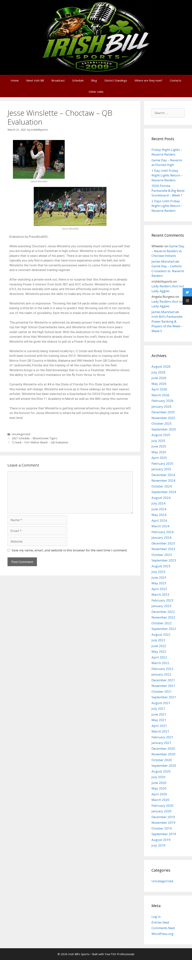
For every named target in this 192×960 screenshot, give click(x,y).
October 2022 (162, 623)
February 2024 (162, 532)
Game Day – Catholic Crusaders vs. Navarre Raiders (168, 271)
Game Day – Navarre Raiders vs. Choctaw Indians (168, 251)
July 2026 (158, 372)
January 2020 (161, 811)
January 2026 (161, 406)
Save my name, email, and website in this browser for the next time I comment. (70, 550)
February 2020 (162, 805)
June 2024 (159, 509)
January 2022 (161, 674)
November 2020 (163, 754)
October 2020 (162, 760)
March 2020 (160, 800)
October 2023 (162, 555)
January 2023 (161, 606)
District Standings (115, 80)
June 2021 (159, 714)
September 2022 (164, 629)
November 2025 (163, 418)
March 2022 (160, 663)
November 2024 (163, 480)
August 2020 (161, 771)
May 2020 (159, 788)
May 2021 (159, 720)
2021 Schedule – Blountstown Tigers (34, 438)
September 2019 (164, 834)
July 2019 (158, 845)
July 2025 (158, 441)
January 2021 (161, 743)
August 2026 (161, 366)
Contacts (175, 80)
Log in (156, 916)
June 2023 (159, 577)
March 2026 (160, 395)
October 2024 (162, 486)
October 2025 (162, 423)
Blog (94, 80)
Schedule (78, 80)
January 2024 (161, 537)
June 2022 (159, 646)
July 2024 (158, 503)
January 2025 (161, 469)
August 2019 (161, 840)
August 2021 (161, 703)
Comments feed (163, 928)
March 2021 (160, 731)
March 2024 (160, 526)
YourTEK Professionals (119, 954)
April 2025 (159, 458)
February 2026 (162, 401)
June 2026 (159, 378)
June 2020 (159, 783)
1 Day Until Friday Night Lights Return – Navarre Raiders (167, 175)
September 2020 (164, 765)
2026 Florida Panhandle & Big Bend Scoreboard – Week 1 (168, 190)
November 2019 (163, 822)
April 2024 (159, 520)
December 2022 (163, 612)
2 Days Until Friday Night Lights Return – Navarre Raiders (167, 206)
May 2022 (159, 651)
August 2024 (161, 498)
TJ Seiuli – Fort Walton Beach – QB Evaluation (40, 442)
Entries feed (160, 922)
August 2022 (161, 634)
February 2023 (162, 600)
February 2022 (162, 669)
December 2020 (163, 748)
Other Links (96, 91)
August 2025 (161, 435)
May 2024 (159, 515)
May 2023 (159, 583)
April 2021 (159, 726)
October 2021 (162, 691)
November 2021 (163, 686)
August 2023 (161, 566)
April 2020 (159, 794)
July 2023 (158, 572)
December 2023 (163, 543)
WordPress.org (162, 934)
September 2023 (164, 560)
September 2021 (164, 697)
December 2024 (163, 475)
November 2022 (163, 617)
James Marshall (163, 261)
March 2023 (160, 594)
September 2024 (164, 492)
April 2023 (159, 589)
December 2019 (163, 817)
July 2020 (158, 777)
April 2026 (159, 389)
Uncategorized (21, 434)
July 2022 (158, 640)
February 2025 (162, 463)
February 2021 (162, 737)
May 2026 (159, 383)
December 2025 (163, 412)
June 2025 (159, 446)
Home (15, 80)
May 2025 (159, 452)
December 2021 (163, 680)
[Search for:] (168, 113)
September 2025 (164, 429)
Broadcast (58, 80)
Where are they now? (148, 80)
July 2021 (158, 708)
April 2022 (159, 657)
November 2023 (163, 549)
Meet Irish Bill (35, 80)
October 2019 (162, 828)
